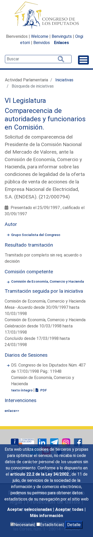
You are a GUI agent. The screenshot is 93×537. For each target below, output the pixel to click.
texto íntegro (22, 390)
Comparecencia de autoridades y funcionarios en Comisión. (45, 119)
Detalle (74, 524)
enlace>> (12, 411)
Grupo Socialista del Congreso (35, 235)
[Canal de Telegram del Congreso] (55, 442)
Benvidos (41, 42)
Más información (46, 515)
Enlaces (61, 42)
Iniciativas (64, 79)
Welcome (39, 36)
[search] (38, 59)
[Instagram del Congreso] (67, 442)
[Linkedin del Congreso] (42, 442)
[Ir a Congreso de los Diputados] (46, 15)
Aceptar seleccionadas (30, 509)
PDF (43, 390)
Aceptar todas (69, 509)
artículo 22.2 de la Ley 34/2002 (40, 474)
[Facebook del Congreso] (78, 442)
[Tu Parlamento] (23, 442)
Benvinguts (62, 36)
